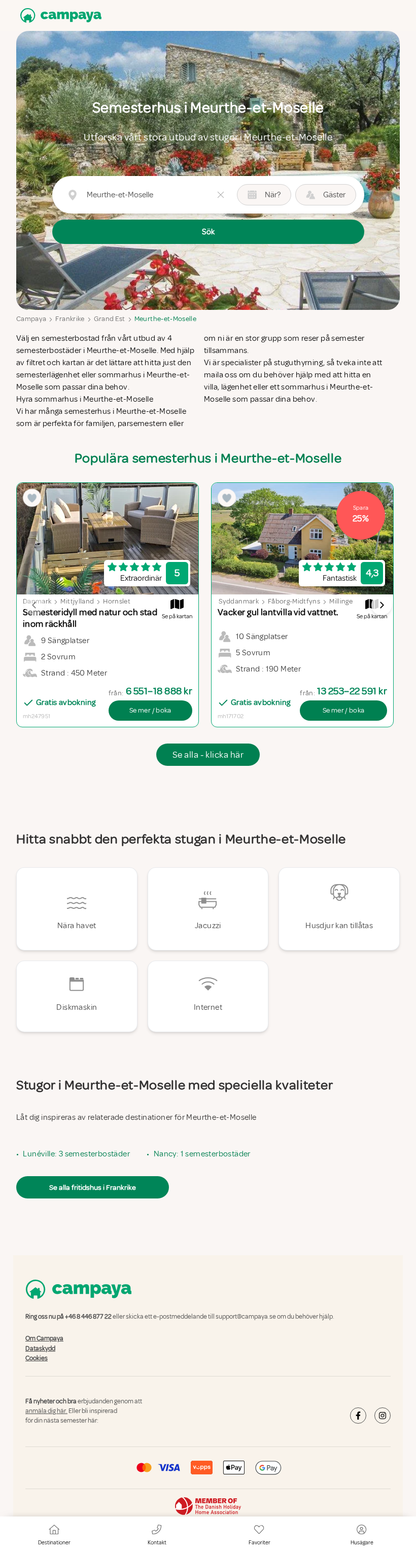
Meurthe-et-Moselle (165, 318)
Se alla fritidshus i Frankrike (92, 1187)
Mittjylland (77, 601)
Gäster (334, 195)
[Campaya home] (58, 15)
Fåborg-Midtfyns (294, 601)
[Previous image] (34, 605)
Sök (208, 232)
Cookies (36, 1358)
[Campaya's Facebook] (358, 1415)
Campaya (31, 318)
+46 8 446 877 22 (88, 1317)
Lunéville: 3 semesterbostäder (76, 1154)
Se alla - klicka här (208, 754)
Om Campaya (44, 1339)
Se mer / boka (150, 710)
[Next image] (381, 605)
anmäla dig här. (46, 1411)
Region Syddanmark (227, 601)
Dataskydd (40, 1349)
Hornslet (116, 601)
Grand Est (109, 318)
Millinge (341, 601)
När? (273, 195)
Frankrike (69, 318)
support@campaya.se (246, 1317)
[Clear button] (221, 195)
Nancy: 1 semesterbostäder (202, 1154)
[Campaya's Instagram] (382, 1415)
